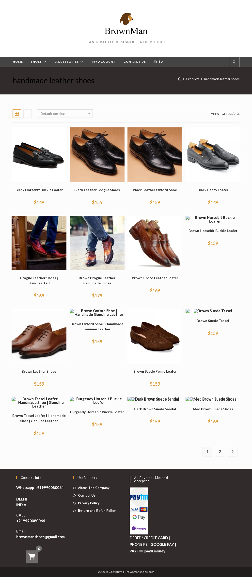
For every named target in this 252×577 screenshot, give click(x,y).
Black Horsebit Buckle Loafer (39, 190)
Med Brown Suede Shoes (213, 409)
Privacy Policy (88, 503)
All (236, 113)
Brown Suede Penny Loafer (155, 371)
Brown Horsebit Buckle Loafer (213, 230)
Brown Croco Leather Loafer (155, 278)
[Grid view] (17, 113)
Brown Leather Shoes (39, 371)
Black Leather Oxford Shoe (155, 190)
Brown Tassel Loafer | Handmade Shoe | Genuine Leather (39, 418)
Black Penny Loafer (213, 190)
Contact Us (86, 495)
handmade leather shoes (221, 79)
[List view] (27, 113)
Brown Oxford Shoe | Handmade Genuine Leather (97, 326)
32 (230, 113)
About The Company (94, 488)
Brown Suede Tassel (213, 321)
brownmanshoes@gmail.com (40, 536)
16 (223, 113)
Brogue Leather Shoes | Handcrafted (39, 280)
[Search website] (234, 62)
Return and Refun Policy (97, 511)
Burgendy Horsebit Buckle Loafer (97, 412)
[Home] (179, 79)
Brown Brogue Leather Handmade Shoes (97, 280)
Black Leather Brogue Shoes (97, 190)
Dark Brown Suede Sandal (155, 409)
